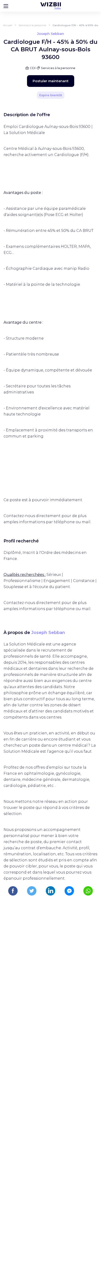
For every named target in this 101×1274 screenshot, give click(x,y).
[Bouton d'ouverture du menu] (6, 6)
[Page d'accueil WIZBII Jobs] (50, 5)
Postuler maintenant (51, 81)
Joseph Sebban (48, 632)
